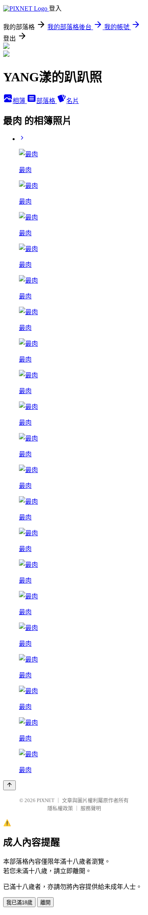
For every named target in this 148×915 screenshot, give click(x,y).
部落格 (46, 101)
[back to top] (9, 785)
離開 (45, 903)
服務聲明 (91, 808)
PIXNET (45, 800)
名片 (72, 101)
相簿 (20, 101)
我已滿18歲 (19, 903)
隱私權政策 (60, 808)
